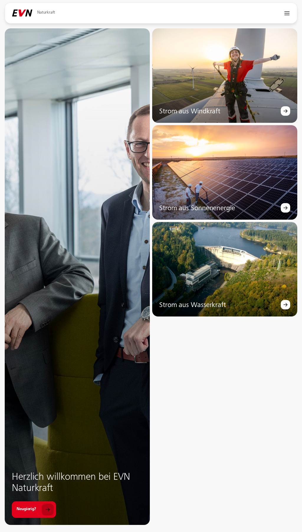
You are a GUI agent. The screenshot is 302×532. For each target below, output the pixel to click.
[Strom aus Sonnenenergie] (285, 208)
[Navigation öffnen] (287, 13)
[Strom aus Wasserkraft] (285, 304)
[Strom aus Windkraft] (285, 111)
